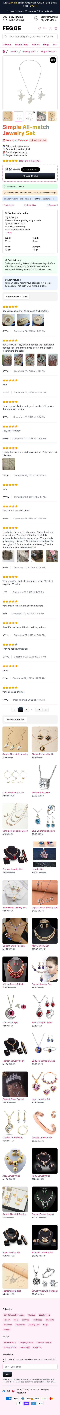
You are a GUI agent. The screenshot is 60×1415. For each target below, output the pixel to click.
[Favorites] (39, 28)
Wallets (7, 1329)
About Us (37, 1347)
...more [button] (8, 232)
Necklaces (37, 1320)
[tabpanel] (30, 507)
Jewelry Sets (29, 51)
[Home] (3, 51)
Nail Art (36, 44)
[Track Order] (44, 28)
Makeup (6, 44)
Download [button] (53, 205)
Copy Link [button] (31, 205)
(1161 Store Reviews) (29, 160)
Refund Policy (10, 1342)
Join (7, 1374)
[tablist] (30, 296)
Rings (46, 44)
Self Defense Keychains (14, 1315)
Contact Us (25, 1347)
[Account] (50, 28)
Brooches (8, 1325)
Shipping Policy (26, 1342)
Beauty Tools (21, 44)
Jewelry (14, 51)
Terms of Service (43, 1342)
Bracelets (50, 1320)
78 (39, 709)
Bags (45, 1325)
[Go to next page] (45, 709)
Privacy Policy (10, 1347)
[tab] (16, 296)
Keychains (20, 1325)
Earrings (25, 1320)
